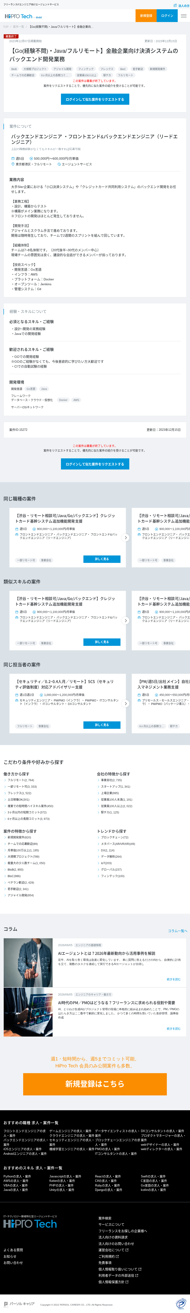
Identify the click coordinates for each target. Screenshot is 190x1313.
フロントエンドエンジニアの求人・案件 (24, 1133)
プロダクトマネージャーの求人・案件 (163, 1138)
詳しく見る (102, 559)
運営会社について (111, 1250)
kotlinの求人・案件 (153, 1190)
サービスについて (111, 1224)
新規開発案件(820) (19, 837)
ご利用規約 (106, 1256)
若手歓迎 (138, 69)
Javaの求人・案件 (15, 1190)
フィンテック (86, 69)
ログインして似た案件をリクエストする (95, 99)
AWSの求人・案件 (15, 1181)
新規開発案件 (157, 69)
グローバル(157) (111, 869)
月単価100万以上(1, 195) (23, 850)
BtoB (14, 69)
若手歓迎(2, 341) (18, 889)
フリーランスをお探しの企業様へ (122, 1231)
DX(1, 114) (107, 850)
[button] (126, 538)
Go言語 (31, 388)
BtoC (123, 69)
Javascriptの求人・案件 (65, 1176)
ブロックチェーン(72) (114, 837)
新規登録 (146, 15)
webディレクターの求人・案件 (161, 1149)
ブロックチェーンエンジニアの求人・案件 (117, 1142)
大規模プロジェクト (35, 69)
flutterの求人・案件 (62, 1181)
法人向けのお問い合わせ (116, 1244)
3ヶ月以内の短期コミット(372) (27, 812)
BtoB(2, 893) (15, 869)
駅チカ (107, 75)
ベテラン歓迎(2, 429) (21, 882)
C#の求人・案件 (106, 1181)
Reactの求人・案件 (108, 1176)
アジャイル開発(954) (21, 895)
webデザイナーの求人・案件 (160, 1144)
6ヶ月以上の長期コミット (55, 75)
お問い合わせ (13, 1263)
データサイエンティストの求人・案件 (117, 1133)
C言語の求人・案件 (154, 1181)
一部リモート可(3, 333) (22, 786)
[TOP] (23, 16)
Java (44, 388)
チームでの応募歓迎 (22, 75)
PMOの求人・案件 (107, 1149)
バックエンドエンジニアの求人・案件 (26, 1142)
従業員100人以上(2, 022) (116, 806)
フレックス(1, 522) (19, 793)
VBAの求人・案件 (15, 1185)
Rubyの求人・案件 (107, 1185)
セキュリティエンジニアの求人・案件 (72, 1142)
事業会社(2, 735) (111, 780)
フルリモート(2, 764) (21, 780)
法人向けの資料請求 (113, 1237)
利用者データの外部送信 (116, 1275)
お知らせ (9, 1256)
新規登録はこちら (95, 1084)
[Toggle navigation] (183, 15)
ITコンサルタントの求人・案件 (116, 1153)
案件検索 (104, 1218)
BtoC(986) (14, 876)
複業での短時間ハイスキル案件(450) (30, 806)
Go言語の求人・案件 (155, 1185)
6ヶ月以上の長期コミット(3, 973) (29, 819)
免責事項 (104, 1263)
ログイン (167, 15)
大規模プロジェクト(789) (23, 856)
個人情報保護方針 (111, 1282)
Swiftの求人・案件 (153, 1176)
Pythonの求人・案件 (17, 1176)
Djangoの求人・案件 (108, 1190)
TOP (6, 27)
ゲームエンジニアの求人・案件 (70, 1131)
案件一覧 (18, 27)
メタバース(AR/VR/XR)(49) (118, 844)
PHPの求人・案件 (61, 1185)
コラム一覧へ (177, 931)
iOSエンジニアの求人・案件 (22, 1149)
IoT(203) (106, 863)
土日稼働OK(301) (18, 799)
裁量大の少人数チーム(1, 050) (26, 863)
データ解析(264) (111, 856)
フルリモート (125, 75)
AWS (76, 400)
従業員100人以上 (86, 75)
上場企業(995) (110, 793)
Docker (63, 400)
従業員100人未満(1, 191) (116, 799)
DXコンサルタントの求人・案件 (162, 1131)
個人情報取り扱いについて (117, 1269)
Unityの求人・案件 (61, 1190)
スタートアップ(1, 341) (115, 786)
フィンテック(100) (112, 876)
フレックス (107, 69)
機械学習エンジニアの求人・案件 (72, 1149)
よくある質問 (13, 1250)
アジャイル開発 (62, 69)
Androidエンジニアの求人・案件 (25, 1153)
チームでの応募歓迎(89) (23, 844)
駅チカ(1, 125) (110, 812)
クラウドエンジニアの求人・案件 (72, 1135)
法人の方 (184, 6)
